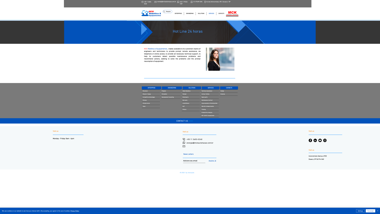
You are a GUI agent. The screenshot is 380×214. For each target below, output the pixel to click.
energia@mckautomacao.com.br (200, 143)
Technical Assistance (207, 91)
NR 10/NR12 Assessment (208, 115)
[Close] (377, 210)
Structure (145, 91)
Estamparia (185, 97)
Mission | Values (147, 94)
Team (144, 106)
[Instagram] (325, 140)
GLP (184, 106)
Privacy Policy (74, 211)
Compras (222, 94)
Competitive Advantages (149, 97)
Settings (360, 211)
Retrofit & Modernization (208, 106)
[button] (201, 13)
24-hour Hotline (205, 94)
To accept (370, 211)
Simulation (164, 94)
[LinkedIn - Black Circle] (315, 140)
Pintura (184, 109)
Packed (184, 94)
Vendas (222, 91)
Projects (164, 91)
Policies (145, 100)
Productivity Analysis (207, 112)
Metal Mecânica (186, 91)
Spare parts (205, 97)
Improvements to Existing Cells (209, 103)
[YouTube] (320, 140)
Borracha (185, 100)
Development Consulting (168, 97)
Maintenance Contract (207, 100)
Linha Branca (186, 103)
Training (204, 109)
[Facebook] (310, 140)
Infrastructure (146, 103)
